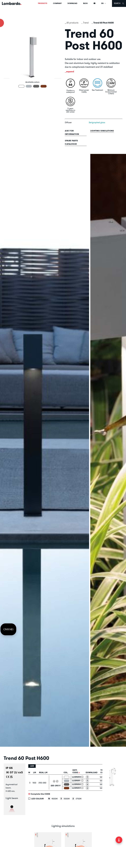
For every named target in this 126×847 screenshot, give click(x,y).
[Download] (87, 777)
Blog (85, 3)
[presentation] (3, 450)
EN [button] (102, 3)
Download (72, 3)
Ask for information (72, 132)
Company (57, 3)
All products (72, 22)
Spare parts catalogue (71, 142)
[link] (8, 629)
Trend (86, 22)
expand (70, 71)
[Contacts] (94, 3)
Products (42, 3)
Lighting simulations (102, 130)
